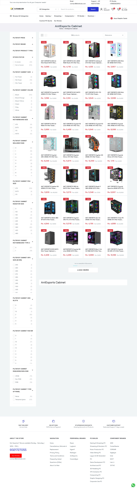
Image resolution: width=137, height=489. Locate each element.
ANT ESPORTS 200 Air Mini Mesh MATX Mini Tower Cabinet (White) (48, 62)
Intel (111, 456)
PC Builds (81, 16)
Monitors (91, 16)
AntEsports (73, 456)
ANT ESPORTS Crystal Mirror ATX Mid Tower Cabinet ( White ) (115, 156)
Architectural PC (95, 465)
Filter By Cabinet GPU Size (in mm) (21, 259)
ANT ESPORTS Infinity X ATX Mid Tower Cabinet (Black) (93, 62)
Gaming (48, 16)
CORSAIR (113, 449)
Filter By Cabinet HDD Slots (21, 299)
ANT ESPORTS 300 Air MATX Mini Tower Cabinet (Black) (72, 187)
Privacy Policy (54, 453)
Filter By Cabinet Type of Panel (22, 390)
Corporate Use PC (96, 481)
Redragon (73, 453)
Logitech (73, 446)
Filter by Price (19, 38)
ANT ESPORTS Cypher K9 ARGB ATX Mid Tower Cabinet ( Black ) (49, 187)
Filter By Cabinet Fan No (23, 331)
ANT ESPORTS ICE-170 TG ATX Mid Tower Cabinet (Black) (93, 93)
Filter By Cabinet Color (22, 90)
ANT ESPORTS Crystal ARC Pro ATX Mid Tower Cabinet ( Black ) (71, 219)
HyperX (72, 449)
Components (69, 16)
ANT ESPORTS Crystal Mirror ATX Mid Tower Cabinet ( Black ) (71, 156)
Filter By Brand (19, 44)
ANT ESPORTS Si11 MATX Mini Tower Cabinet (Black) (71, 93)
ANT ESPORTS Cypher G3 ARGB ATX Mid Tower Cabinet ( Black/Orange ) (94, 156)
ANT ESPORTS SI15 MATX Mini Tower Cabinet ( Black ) (49, 250)
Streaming (58, 16)
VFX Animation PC (96, 472)
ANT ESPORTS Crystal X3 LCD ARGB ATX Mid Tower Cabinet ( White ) (94, 124)
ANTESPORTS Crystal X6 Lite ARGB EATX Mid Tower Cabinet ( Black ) (71, 250)
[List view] (46, 35)
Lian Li (112, 462)
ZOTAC (112, 465)
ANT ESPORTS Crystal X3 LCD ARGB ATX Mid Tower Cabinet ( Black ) (72, 124)
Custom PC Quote (45, 21)
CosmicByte (74, 459)
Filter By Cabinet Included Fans (20, 142)
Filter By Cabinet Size (22, 72)
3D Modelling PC (95, 469)
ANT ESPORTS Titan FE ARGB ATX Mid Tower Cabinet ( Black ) (116, 219)
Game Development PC (97, 462)
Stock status (18, 57)
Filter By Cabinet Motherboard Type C (21, 242)
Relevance (108, 35)
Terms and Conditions (57, 456)
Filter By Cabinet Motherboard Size (20, 118)
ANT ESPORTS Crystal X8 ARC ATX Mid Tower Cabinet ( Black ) (115, 250)
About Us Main (54, 465)
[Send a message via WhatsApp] (133, 485)
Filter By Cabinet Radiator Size (20, 203)
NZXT (112, 459)
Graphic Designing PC (97, 478)
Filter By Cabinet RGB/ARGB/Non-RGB (20, 370)
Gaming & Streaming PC (98, 443)
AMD (111, 443)
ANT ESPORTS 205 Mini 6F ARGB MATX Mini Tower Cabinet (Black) (116, 93)
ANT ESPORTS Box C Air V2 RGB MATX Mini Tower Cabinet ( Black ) (93, 250)
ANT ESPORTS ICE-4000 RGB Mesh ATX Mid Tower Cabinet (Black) (72, 62)
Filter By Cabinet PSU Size (21, 182)
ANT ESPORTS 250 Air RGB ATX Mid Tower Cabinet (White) (48, 124)
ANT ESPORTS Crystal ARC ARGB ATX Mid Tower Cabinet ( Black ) (116, 124)
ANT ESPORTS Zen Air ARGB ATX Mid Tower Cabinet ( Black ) (92, 219)
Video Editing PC (95, 453)
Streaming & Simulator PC (98, 446)
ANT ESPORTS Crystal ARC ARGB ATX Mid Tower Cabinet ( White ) (50, 156)
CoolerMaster (114, 446)
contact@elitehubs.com (17, 459)
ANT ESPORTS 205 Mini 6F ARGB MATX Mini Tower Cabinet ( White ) (116, 62)
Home (41, 16)
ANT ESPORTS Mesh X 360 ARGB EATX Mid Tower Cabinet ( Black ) (93, 187)
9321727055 (18, 450)
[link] (57, 44)
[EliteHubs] (17, 9)
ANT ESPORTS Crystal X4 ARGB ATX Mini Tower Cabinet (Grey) (50, 93)
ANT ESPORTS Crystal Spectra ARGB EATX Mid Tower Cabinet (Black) (116, 187)
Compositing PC (95, 475)
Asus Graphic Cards (120, 18)
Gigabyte (113, 453)
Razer (72, 443)
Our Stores (58, 21)
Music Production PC (97, 449)
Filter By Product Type (22, 51)
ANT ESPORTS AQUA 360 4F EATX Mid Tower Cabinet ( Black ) (49, 219)
